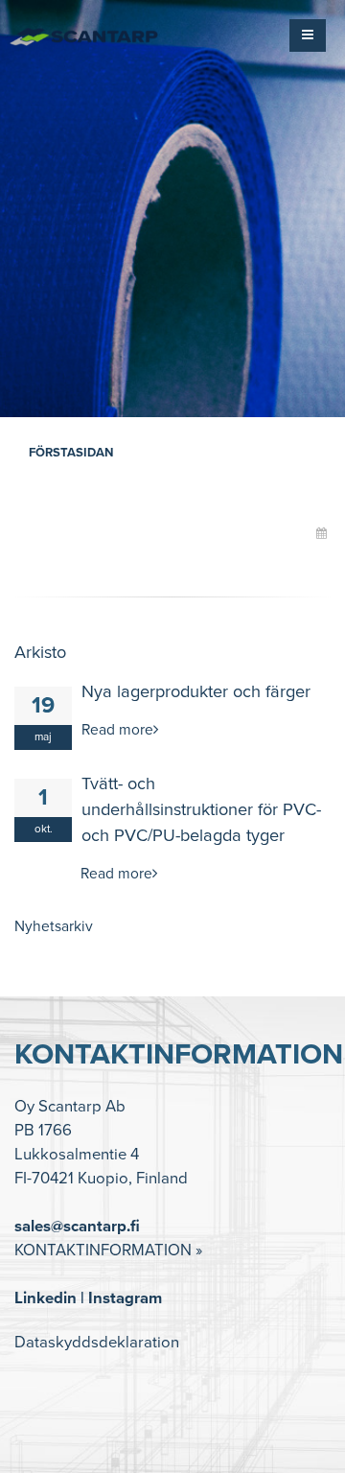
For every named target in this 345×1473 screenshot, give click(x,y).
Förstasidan (71, 452)
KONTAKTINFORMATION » (108, 1250)
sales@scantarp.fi (77, 1226)
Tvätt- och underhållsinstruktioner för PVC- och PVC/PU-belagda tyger (201, 809)
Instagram (125, 1298)
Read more (117, 729)
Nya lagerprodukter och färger (195, 691)
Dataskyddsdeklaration (96, 1342)
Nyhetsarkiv (53, 926)
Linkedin (45, 1298)
